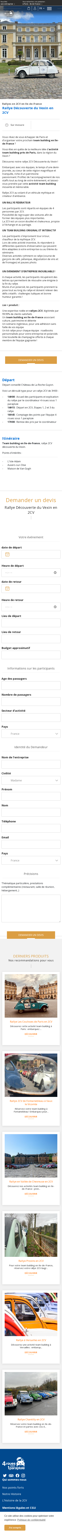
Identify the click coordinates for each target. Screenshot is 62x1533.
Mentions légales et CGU (19, 1508)
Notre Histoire (11, 1494)
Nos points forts (13, 1487)
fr (41, 8)
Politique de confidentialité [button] (31, 1520)
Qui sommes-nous (14, 1479)
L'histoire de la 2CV (14, 1500)
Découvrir (31, 1034)
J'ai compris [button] (15, 1527)
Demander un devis (31, 360)
